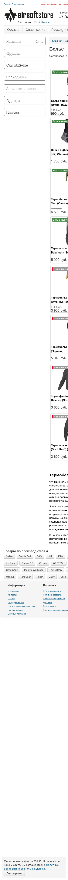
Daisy (52, 594)
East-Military (55, 588)
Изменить (46, 22)
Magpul (10, 594)
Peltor (40, 594)
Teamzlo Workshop (33, 588)
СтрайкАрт (12, 588)
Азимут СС (27, 581)
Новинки (13, 41)
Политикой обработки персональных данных (31, 866)
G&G (39, 574)
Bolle (63, 594)
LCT (50, 574)
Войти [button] (7, 4)
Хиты (39, 41)
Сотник (43, 581)
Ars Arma (10, 581)
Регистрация (18, 4)
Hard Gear (25, 594)
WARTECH (58, 581)
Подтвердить (14, 873)
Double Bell (25, 574)
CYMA (9, 574)
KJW (60, 574)
